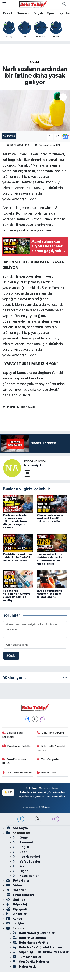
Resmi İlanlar (29, 875)
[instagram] (55, 819)
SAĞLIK (35, 61)
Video (17, 885)
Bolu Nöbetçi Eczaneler (12, 734)
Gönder (11, 655)
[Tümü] (65, 677)
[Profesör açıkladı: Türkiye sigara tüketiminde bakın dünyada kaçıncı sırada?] (18, 503)
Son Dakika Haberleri (19, 772)
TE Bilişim (44, 807)
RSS (10, 792)
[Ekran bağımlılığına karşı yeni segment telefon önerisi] (52, 579)
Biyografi (20, 909)
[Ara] (64, 4)
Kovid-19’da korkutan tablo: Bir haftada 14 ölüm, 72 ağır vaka (17, 557)
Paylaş (11, 135)
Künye (17, 918)
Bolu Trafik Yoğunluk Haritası (51, 748)
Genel (7, 13)
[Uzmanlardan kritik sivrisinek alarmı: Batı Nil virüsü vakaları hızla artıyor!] (52, 543)
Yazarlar (19, 890)
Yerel (23, 866)
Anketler (20, 913)
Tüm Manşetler (50, 759)
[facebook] (20, 819)
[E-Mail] (27, 473)
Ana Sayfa (20, 828)
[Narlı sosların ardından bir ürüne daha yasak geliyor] (35, 110)
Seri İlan (19, 899)
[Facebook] (28, 719)
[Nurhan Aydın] (12, 468)
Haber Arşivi (48, 772)
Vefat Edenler (29, 861)
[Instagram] (42, 719)
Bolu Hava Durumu (53, 732)
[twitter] (38, 819)
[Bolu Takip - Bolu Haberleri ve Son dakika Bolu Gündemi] (33, 4)
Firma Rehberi (23, 894)
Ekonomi (22, 13)
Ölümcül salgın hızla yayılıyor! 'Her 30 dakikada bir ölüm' (50, 518)
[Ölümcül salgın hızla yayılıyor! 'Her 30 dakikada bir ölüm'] (52, 503)
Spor (50, 13)
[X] (35, 719)
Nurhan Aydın (33, 465)
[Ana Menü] (4, 4)
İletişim (18, 923)
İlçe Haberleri (29, 856)
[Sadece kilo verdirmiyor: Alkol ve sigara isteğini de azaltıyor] (18, 579)
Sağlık (38, 13)
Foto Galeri (21, 880)
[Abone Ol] (65, 136)
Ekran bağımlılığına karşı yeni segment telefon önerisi (49, 594)
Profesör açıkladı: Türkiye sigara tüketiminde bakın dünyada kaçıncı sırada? (15, 521)
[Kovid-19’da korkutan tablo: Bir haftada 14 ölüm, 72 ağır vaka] (18, 543)
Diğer (23, 871)
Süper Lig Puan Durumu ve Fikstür (44, 952)
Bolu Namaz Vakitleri (19, 746)
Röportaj (20, 904)
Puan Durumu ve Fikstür (14, 761)
